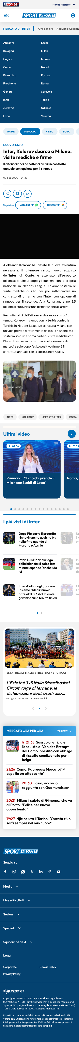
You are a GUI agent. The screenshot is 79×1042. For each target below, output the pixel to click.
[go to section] (72, 434)
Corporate (10, 967)
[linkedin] (41, 872)
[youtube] (59, 872)
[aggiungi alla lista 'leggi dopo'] (17, 194)
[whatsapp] (23, 872)
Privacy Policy (11, 974)
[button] (39, 15)
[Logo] (39, 15)
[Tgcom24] (11, 4)
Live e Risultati (13, 900)
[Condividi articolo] (7, 194)
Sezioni (8, 914)
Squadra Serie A (14, 942)
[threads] (50, 872)
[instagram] (14, 872)
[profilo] (73, 15)
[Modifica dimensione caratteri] (27, 194)
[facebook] (5, 872)
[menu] (6, 15)
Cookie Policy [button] (48, 967)
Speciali (9, 928)
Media (7, 886)
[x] (32, 872)
